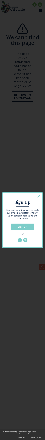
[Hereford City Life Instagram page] (25, 240)
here (30, 433)
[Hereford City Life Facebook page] (19, 240)
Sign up (22, 227)
